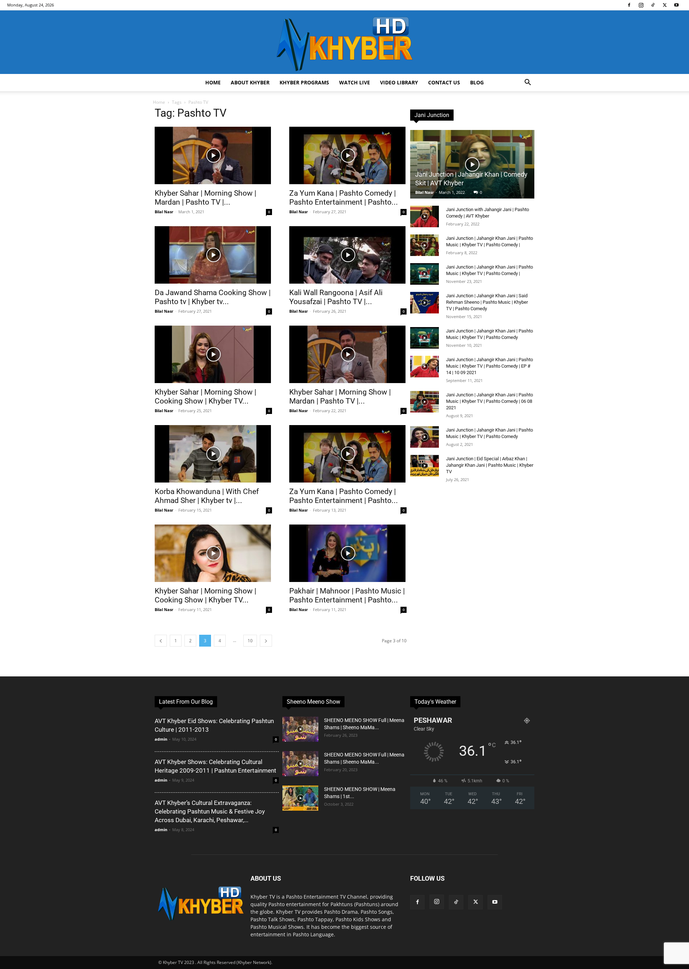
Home (213, 82)
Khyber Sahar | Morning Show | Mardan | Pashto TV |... (205, 197)
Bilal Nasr (164, 211)
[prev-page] (161, 641)
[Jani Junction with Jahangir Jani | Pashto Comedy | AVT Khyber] (424, 216)
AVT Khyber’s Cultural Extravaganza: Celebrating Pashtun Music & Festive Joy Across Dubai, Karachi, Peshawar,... (210, 811)
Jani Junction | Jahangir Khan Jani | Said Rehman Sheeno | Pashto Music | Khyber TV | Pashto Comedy (487, 302)
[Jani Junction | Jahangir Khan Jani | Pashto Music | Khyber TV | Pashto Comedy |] (424, 245)
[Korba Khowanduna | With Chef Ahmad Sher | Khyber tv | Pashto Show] (213, 454)
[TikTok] (652, 5)
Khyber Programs (304, 82)
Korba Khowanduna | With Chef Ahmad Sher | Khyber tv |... (207, 496)
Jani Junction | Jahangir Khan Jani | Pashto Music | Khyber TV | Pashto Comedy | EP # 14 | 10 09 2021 (489, 366)
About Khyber (250, 82)
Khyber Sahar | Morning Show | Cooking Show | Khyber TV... (205, 396)
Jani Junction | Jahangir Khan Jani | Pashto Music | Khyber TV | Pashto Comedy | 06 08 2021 (489, 401)
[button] (527, 83)
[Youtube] (676, 5)
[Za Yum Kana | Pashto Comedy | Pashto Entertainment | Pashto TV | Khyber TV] (348, 155)
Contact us (444, 82)
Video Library (399, 82)
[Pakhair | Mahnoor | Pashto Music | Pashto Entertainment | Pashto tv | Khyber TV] (348, 553)
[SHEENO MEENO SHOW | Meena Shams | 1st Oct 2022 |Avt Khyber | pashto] (300, 798)
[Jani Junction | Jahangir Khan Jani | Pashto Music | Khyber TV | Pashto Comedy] (424, 338)
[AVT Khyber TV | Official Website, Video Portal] (344, 42)
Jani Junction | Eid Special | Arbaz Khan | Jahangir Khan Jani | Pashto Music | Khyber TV (489, 465)
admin (161, 739)
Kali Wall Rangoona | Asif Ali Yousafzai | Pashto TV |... (336, 297)
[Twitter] (664, 5)
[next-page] (266, 641)
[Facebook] (629, 5)
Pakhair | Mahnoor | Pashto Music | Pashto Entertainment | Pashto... (347, 595)
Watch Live (354, 82)
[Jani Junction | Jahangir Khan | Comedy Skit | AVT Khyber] (472, 164)
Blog (477, 82)
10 (250, 641)
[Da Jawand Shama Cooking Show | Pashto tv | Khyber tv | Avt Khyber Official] (213, 255)
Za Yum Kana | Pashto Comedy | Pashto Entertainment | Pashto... (343, 197)
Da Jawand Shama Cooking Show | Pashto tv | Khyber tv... (213, 297)
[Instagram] (641, 5)
